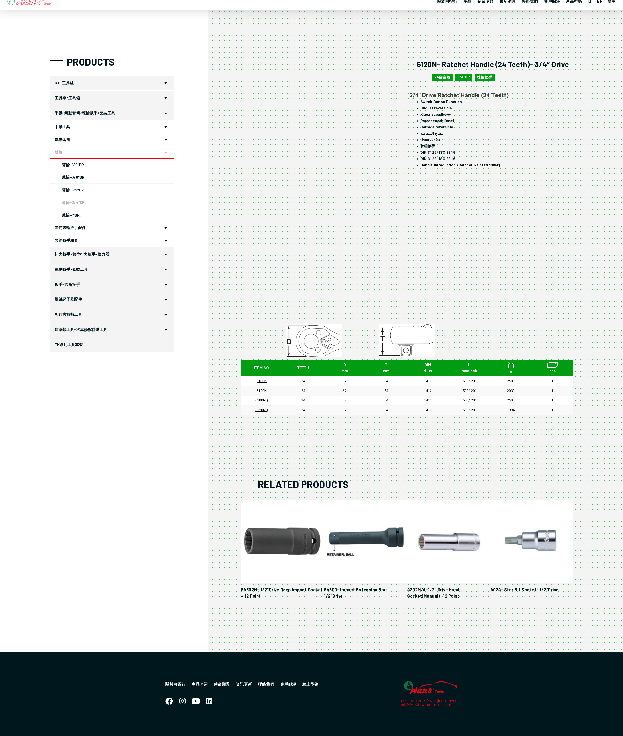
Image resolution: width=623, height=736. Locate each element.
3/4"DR (463, 77)
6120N (262, 391)
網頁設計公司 (410, 705)
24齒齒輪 (442, 77)
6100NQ (261, 400)
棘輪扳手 (484, 77)
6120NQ (261, 410)
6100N (262, 381)
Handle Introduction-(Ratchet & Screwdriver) (460, 165)
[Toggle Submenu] (165, 83)
